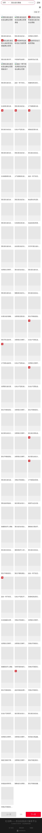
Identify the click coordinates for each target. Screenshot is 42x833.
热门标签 (11, 828)
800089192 (22, 830)
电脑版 (31, 828)
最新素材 (21, 828)
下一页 (33, 814)
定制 (38, 3)
